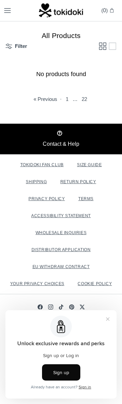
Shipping (36, 181)
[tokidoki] (61, 10)
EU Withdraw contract (61, 266)
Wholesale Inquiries (61, 232)
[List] (112, 46)
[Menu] (7, 10)
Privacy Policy (46, 198)
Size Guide (89, 164)
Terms (86, 198)
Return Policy (78, 181)
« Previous (45, 99)
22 (84, 99)
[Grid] (103, 46)
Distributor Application (61, 249)
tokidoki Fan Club (42, 164)
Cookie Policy (95, 283)
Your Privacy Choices (37, 283)
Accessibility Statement (61, 215)
